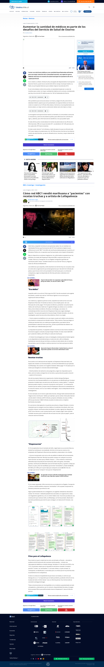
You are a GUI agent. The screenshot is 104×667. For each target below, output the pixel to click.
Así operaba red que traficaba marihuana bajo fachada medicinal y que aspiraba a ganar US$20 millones (56, 475)
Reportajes (12, 648)
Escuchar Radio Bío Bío (86, 1)
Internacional (25, 11)
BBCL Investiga (57, 11)
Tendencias (44, 11)
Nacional (18, 11)
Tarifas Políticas (13, 658)
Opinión (50, 11)
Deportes (38, 11)
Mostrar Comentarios (49, 144)
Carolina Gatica (28, 33)
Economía (32, 11)
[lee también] (34, 282)
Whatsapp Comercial (62, 658)
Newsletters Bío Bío (54, 1)
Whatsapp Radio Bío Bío (87, 658)
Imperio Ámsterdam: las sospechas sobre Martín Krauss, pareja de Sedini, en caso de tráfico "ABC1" (57, 280)
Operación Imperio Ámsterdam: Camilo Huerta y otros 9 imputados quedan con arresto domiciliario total (57, 348)
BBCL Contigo (65, 11)
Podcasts (12, 11)
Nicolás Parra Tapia (33, 199)
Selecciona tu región (16, 1)
